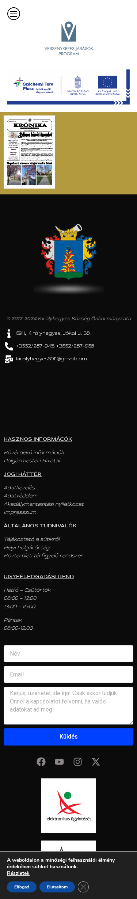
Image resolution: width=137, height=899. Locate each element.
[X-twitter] (96, 762)
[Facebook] (41, 762)
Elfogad (21, 887)
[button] (13, 13)
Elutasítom (57, 887)
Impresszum (20, 512)
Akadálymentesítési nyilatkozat (44, 504)
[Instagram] (78, 762)
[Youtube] (59, 762)
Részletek (18, 873)
